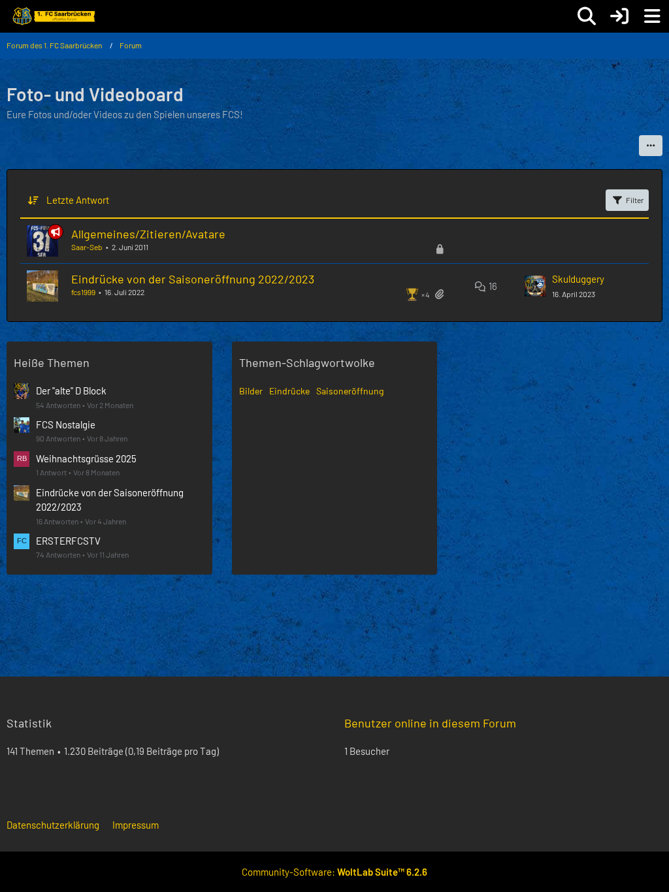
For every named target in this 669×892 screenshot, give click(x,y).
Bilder (251, 390)
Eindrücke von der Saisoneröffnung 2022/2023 (192, 279)
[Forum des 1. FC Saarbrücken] (53, 16)
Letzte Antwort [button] (77, 200)
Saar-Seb (87, 246)
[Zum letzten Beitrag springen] (535, 286)
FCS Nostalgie (65, 424)
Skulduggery (578, 279)
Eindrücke (289, 390)
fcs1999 (83, 291)
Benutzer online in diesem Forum (430, 723)
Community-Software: (334, 872)
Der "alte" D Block (71, 390)
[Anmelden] (619, 16)
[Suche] (587, 16)
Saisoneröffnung (349, 390)
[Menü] (652, 16)
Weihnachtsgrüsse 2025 (86, 458)
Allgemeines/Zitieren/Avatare (148, 234)
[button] (650, 145)
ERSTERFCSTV (68, 541)
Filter (635, 199)
